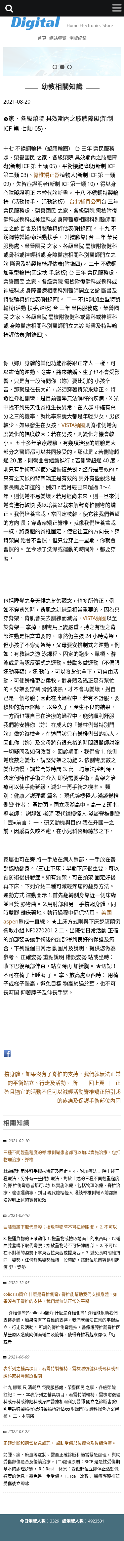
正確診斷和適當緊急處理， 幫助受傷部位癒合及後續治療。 (59, 1443)
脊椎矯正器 (46, 175)
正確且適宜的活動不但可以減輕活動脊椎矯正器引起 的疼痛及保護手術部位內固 (62, 1091)
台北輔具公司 (85, 201)
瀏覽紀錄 (78, 38)
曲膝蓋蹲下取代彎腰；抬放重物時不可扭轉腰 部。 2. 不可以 (60, 1227)
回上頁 (96, 1083)
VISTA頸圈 (73, 425)
